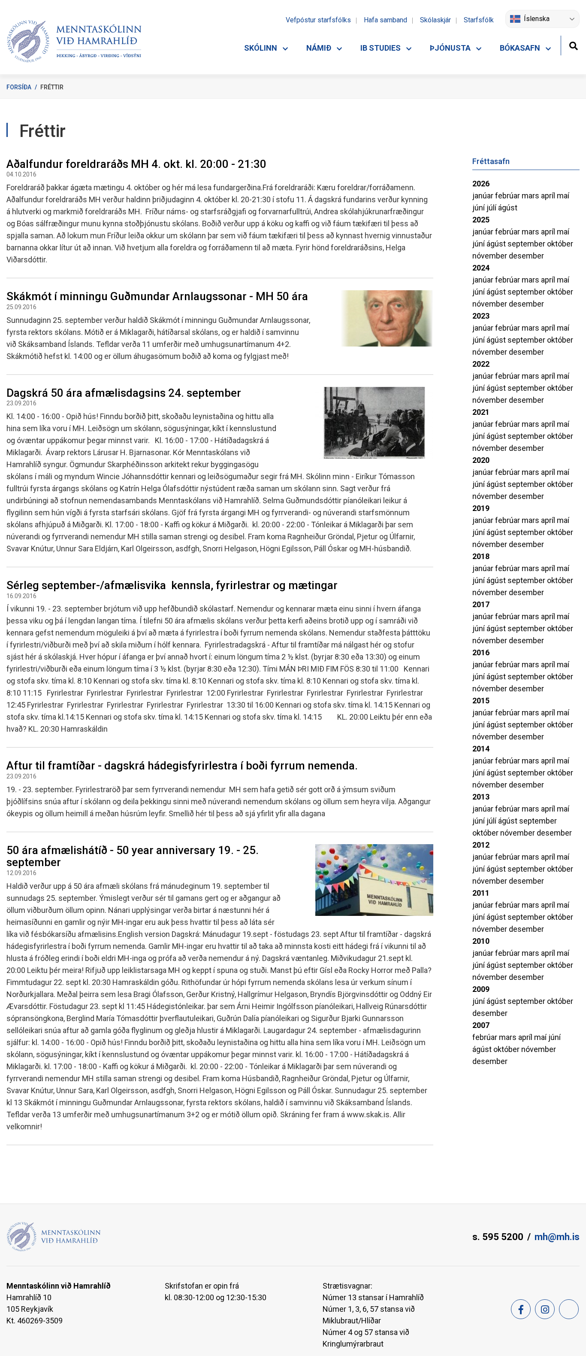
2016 (480, 652)
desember (526, 255)
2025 (480, 219)
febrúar (508, 195)
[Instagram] (545, 1309)
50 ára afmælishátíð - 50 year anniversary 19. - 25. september (132, 856)
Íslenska (537, 19)
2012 (480, 844)
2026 (480, 183)
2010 (480, 941)
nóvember (490, 255)
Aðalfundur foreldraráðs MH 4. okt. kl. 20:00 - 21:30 (136, 164)
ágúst (507, 207)
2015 (480, 700)
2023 (480, 315)
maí (563, 195)
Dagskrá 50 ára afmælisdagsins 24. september (123, 392)
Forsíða (18, 87)
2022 (480, 363)
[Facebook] (521, 1309)
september (527, 243)
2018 (480, 556)
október (560, 243)
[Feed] (569, 1309)
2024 (480, 267)
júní (479, 207)
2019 (480, 508)
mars (531, 195)
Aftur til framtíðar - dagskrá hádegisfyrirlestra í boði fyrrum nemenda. (182, 765)
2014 (480, 748)
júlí (492, 207)
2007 (480, 1025)
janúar (483, 195)
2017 (480, 604)
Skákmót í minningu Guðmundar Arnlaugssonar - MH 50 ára (157, 296)
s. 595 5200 (497, 1236)
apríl (549, 195)
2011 (480, 892)
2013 (480, 796)
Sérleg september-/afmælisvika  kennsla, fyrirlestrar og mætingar (172, 585)
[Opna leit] (573, 45)
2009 (480, 989)
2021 (480, 412)
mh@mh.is (557, 1236)
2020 (480, 460)
